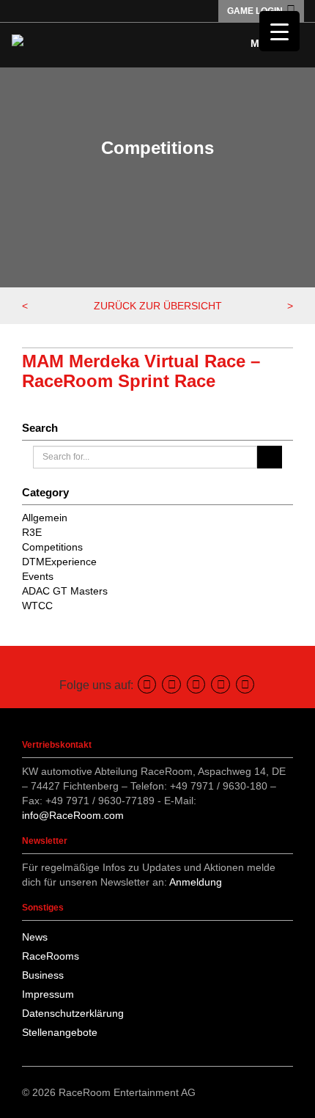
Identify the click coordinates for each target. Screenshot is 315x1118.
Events (37, 576)
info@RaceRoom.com (73, 815)
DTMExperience (59, 561)
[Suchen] (269, 457)
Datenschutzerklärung (73, 1013)
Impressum (48, 994)
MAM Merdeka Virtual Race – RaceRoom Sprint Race (141, 370)
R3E (32, 532)
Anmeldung (195, 882)
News (35, 937)
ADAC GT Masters (65, 591)
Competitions (52, 547)
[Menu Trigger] (279, 31)
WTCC (37, 605)
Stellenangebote (59, 1032)
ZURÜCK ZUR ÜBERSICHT (158, 306)
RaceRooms (50, 956)
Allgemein (44, 517)
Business (43, 975)
